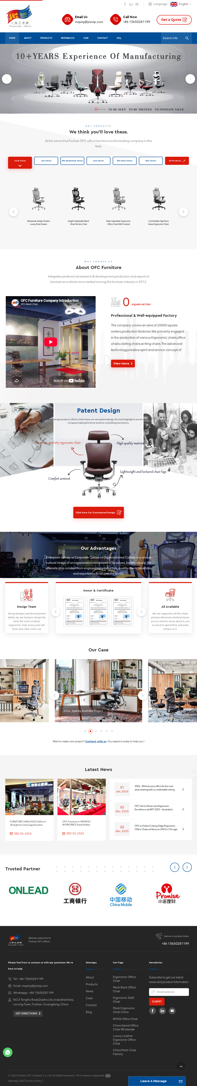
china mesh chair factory (124, 1052)
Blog (89, 1012)
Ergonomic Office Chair (124, 979)
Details (37, 233)
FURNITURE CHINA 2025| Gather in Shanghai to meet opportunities (28, 823)
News (89, 991)
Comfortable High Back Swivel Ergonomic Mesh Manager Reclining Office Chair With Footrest (159, 223)
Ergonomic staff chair (123, 999)
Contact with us (95, 741)
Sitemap (13, 1080)
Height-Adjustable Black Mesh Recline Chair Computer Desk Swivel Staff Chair (79, 223)
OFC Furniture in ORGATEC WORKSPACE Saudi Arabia (76, 823)
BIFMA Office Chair (125, 1019)
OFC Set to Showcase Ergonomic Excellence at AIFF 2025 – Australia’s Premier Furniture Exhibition (154, 808)
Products (46, 38)
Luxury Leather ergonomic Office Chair (124, 1039)
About (28, 38)
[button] (91, 109)
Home (12, 38)
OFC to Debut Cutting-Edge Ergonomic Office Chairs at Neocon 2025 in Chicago (156, 828)
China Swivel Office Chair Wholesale (126, 1027)
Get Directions (26, 1013)
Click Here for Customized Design (95, 512)
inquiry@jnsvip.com (89, 22)
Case (85, 38)
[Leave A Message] (180, 1081)
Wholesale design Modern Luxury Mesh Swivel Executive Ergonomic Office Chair (38, 223)
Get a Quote (171, 19)
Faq (119, 38)
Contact (102, 38)
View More (121, 363)
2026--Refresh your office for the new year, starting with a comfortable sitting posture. (155, 788)
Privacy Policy (34, 1080)
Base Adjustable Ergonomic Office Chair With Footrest (118, 223)
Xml (22, 1080)
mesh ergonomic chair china (124, 1010)
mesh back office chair (124, 989)
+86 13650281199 (136, 22)
